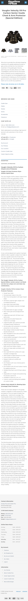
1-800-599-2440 (9, 125)
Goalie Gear (4, 103)
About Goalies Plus (8, 573)
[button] (2, 2)
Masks (3, 106)
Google (12, 139)
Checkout (6, 550)
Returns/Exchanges (9, 581)
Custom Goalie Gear (6, 151)
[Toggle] (26, 103)
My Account (4, 143)
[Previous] (3, 37)
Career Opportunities (7, 154)
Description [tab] (4, 160)
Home (2, 56)
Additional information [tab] (8, 163)
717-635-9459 (7, 515)
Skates (3, 109)
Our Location (4, 148)
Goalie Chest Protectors (10, 56)
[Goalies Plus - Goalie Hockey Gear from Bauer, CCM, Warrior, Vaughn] (14, 3)
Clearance (4, 117)
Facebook (13, 137)
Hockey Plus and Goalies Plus (8, 503)
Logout (6, 562)
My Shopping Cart (8, 553)
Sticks (3, 111)
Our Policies (4, 146)
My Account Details (9, 556)
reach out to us (5, 80)
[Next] (24, 37)
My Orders (6, 559)
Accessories (4, 114)
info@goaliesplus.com (12, 127)
